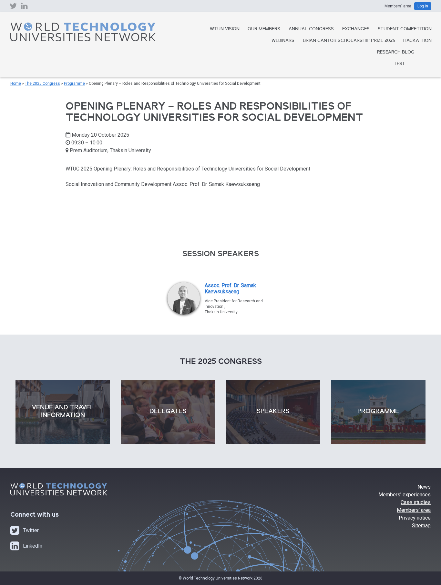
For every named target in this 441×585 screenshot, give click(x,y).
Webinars (283, 41)
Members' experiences (404, 495)
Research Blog (396, 52)
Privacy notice (415, 518)
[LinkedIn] (24, 7)
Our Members (264, 29)
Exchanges (356, 29)
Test (399, 64)
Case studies (416, 502)
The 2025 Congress (42, 83)
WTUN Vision (225, 29)
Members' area (414, 510)
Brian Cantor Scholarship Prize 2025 (349, 41)
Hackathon (417, 41)
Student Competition (405, 29)
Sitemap (421, 525)
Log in (422, 6)
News (424, 487)
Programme (74, 83)
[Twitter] (13, 7)
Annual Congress (311, 29)
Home (15, 83)
